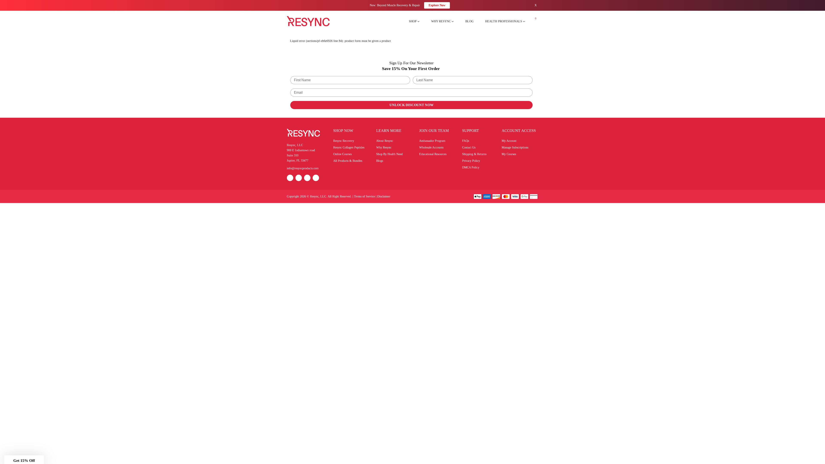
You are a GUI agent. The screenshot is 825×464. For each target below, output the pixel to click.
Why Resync (383, 147)
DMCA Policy (470, 167)
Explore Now (437, 5)
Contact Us (468, 147)
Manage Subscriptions (515, 147)
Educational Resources (432, 154)
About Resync (384, 140)
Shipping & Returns (474, 154)
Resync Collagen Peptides (348, 147)
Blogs (379, 160)
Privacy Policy (471, 160)
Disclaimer (383, 196)
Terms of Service (364, 196)
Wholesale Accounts (431, 147)
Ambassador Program (432, 140)
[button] (24, 458)
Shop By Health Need (389, 154)
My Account (509, 140)
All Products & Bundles (347, 160)
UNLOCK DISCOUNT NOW (412, 105)
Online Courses (342, 154)
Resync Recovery (343, 140)
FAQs (465, 140)
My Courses (509, 154)
